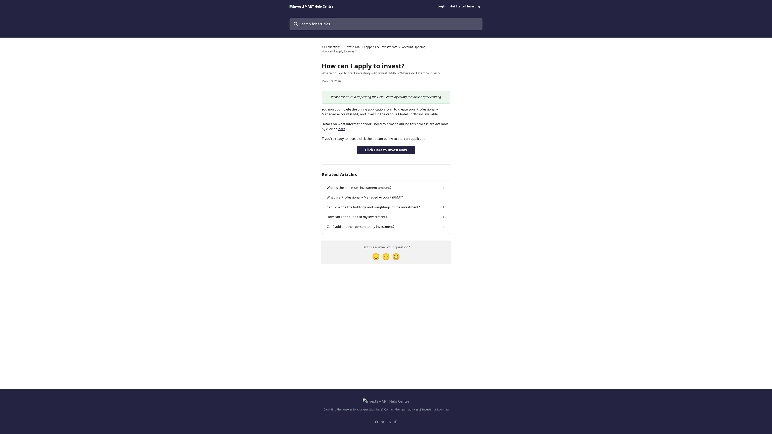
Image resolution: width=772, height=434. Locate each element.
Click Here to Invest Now (386, 150)
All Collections (331, 47)
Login (442, 6)
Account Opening (414, 47)
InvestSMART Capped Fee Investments (371, 47)
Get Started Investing (465, 6)
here (341, 129)
